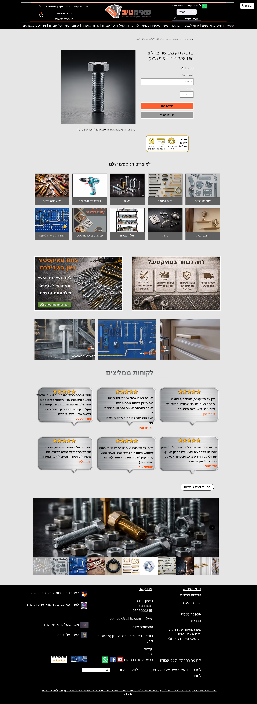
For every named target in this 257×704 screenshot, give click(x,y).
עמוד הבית (188, 39)
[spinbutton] (187, 94)
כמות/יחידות (187, 75)
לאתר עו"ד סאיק (68, 635)
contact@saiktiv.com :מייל (131, 618)
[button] (41, 14)
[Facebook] (113, 659)
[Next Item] (212, 527)
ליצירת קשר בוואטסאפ (186, 5)
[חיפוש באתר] (175, 18)
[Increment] (182, 94)
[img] (89, 189)
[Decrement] (191, 94)
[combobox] (167, 81)
